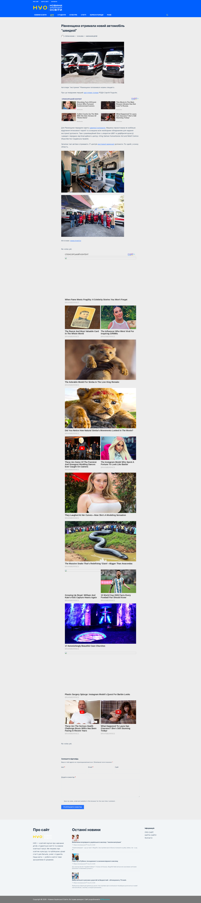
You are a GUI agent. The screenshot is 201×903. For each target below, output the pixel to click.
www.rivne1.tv (75, 241)
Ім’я (63, 767)
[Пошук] (167, 15)
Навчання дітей (91, 36)
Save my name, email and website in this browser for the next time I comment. (89, 801)
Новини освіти (40, 15)
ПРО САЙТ (36, 1)
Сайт (117, 767)
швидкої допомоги (97, 128)
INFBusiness (105, 899)
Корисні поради (96, 15)
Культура (73, 15)
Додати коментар (68, 777)
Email (90, 767)
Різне (109, 15)
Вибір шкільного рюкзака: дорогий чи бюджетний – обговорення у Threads (99, 880)
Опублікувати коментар (72, 807)
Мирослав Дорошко (80, 845)
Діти (52, 15)
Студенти (62, 15)
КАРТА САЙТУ (45, 1)
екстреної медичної (106, 144)
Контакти (54, 1)
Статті (83, 15)
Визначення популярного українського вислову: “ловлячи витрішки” (96, 842)
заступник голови (91, 93)
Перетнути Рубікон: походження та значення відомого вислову (95, 861)
